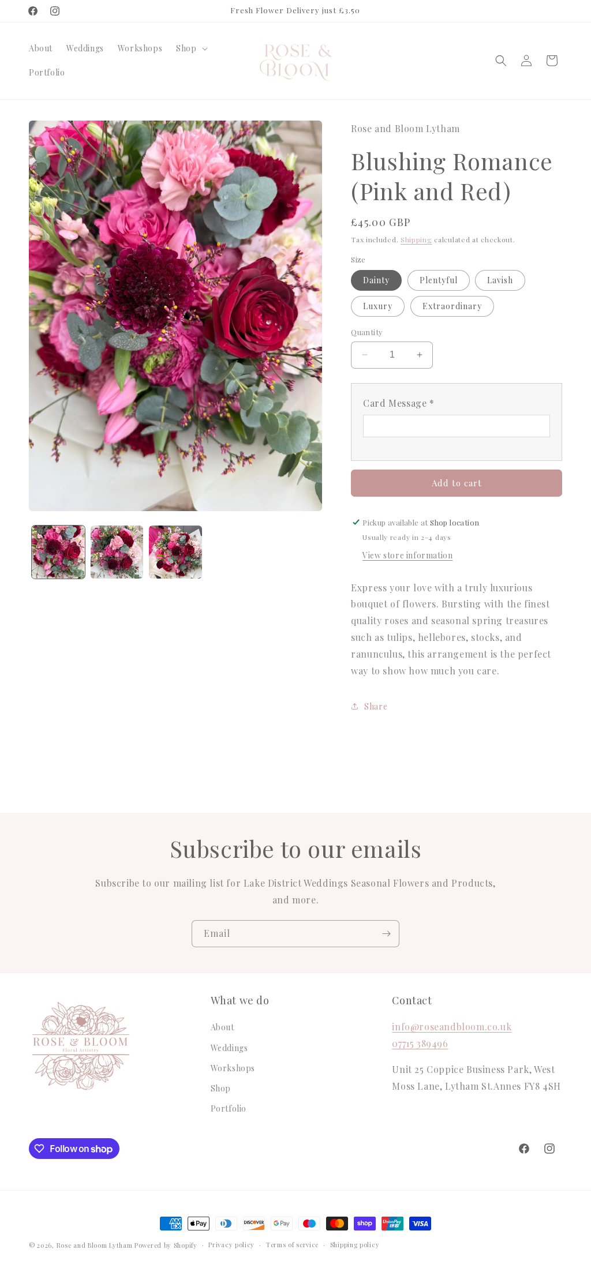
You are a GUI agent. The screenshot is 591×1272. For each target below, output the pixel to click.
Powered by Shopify (165, 1245)
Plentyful (439, 280)
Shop (221, 1088)
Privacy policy (231, 1244)
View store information (407, 555)
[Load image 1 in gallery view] (58, 552)
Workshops (233, 1068)
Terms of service (292, 1244)
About (222, 1027)
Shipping (416, 239)
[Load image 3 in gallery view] (175, 552)
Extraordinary (452, 306)
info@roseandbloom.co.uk (451, 1026)
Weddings (229, 1047)
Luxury (377, 306)
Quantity (367, 332)
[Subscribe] (386, 933)
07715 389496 (420, 1043)
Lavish (500, 280)
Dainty (376, 280)
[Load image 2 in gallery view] (117, 552)
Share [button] (375, 706)
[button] (190, 48)
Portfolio (228, 1108)
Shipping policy (355, 1244)
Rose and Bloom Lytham (95, 1245)
